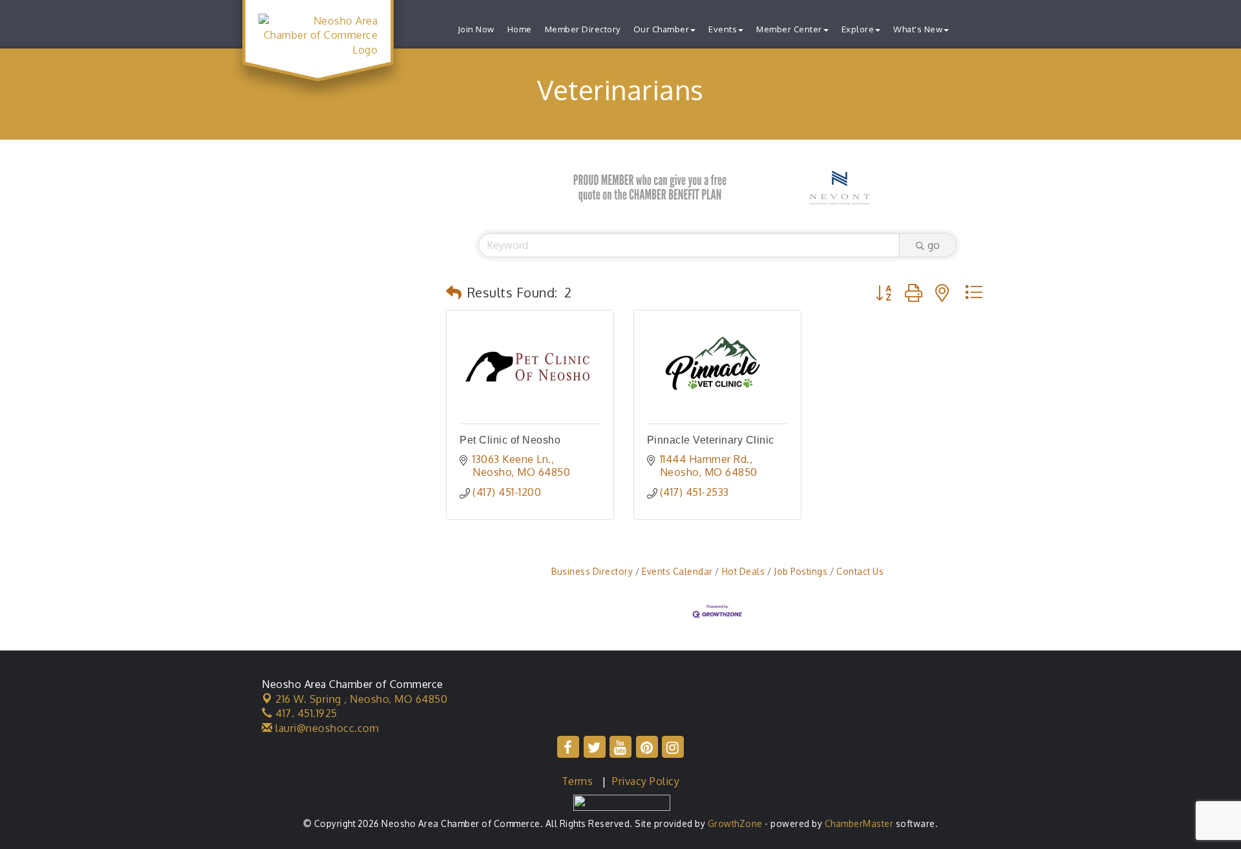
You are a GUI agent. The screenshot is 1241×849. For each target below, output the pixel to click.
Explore (858, 29)
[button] (454, 292)
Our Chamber (661, 29)
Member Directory (582, 29)
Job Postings (800, 571)
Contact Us (860, 571)
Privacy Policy (645, 781)
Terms (577, 781)
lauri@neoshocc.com (326, 728)
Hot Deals (743, 571)
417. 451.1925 (305, 713)
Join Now (476, 29)
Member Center (789, 29)
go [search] (934, 245)
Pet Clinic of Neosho (510, 440)
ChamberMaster (859, 823)
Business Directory (592, 571)
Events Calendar (677, 571)
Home (519, 29)
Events (722, 29)
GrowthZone (735, 823)
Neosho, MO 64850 (361, 699)
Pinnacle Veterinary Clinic (710, 440)
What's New (917, 29)
